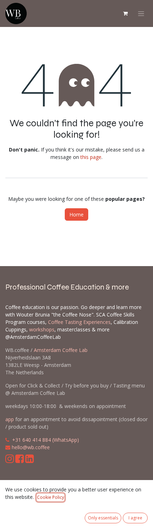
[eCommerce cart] (125, 13)
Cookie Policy (50, 497)
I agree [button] (135, 518)
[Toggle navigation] (141, 14)
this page (90, 157)
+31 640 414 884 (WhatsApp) (45, 439)
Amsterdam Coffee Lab (61, 350)
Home (76, 214)
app (9, 419)
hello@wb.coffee (31, 447)
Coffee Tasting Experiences (79, 322)
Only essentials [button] (103, 518)
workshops (41, 329)
